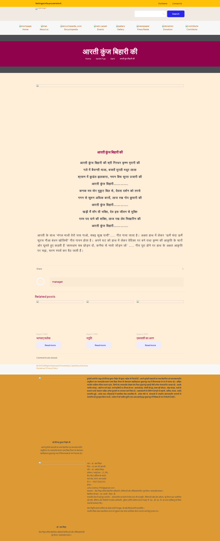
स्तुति (89, 338)
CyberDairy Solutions (79, 365)
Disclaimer (40, 368)
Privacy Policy (52, 368)
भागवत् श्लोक (43, 338)
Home (88, 58)
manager (57, 281)
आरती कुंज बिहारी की (127, 58)
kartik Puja (101, 58)
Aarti (113, 58)
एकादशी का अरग (145, 338)
